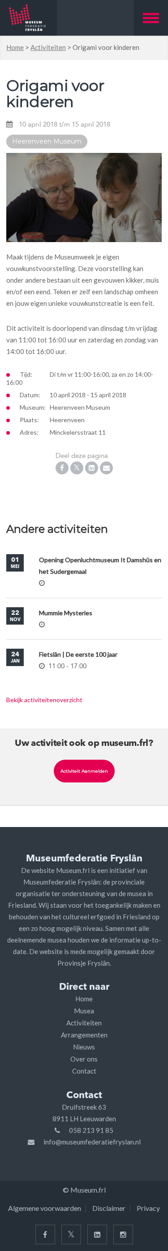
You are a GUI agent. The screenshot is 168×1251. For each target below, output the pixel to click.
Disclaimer (108, 1208)
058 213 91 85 (91, 1130)
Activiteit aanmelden (84, 771)
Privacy (148, 1208)
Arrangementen (84, 1035)
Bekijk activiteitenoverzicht (44, 700)
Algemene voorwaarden (44, 1208)
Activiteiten (48, 47)
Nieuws (84, 1047)
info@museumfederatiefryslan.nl (92, 1142)
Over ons (84, 1059)
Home (15, 47)
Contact (84, 1071)
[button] (151, 18)
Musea (84, 1011)
